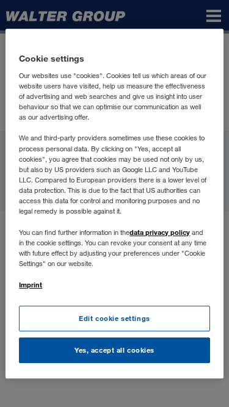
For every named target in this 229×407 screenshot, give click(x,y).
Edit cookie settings (114, 318)
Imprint (30, 284)
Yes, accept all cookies (114, 350)
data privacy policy (159, 232)
